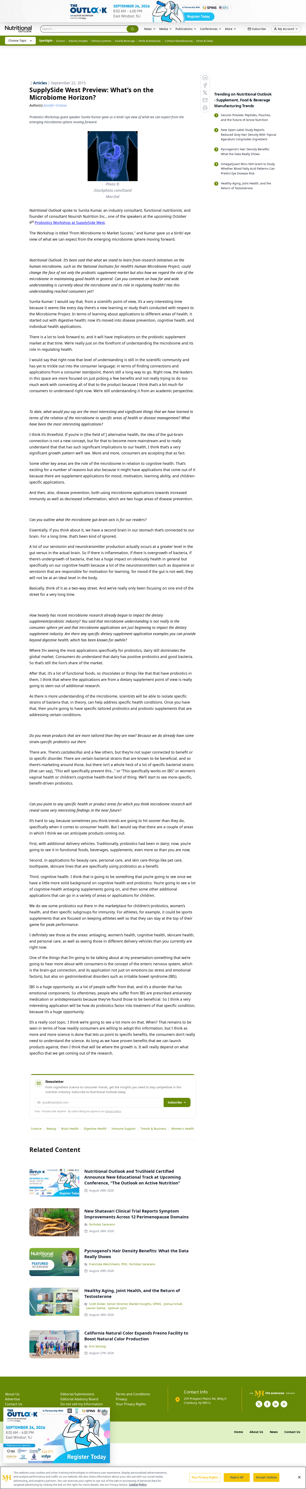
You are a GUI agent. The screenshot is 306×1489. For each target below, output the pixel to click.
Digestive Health (95, 1129)
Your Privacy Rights (131, 1404)
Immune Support (124, 1129)
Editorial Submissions (77, 1394)
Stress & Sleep (204, 41)
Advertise (12, 1399)
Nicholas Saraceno (102, 1224)
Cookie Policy (138, 1485)
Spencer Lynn (117, 1308)
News (148, 29)
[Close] (299, 1477)
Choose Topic (17, 40)
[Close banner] (301, 5)
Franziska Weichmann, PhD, (108, 1264)
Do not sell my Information (81, 1404)
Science (60, 41)
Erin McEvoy (97, 1346)
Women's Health (182, 1129)
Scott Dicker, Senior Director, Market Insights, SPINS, (125, 1304)
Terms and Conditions (133, 1394)
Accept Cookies (266, 1477)
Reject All (236, 1477)
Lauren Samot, (96, 1308)
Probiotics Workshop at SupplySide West (70, 222)
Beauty (51, 1129)
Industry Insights (78, 41)
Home (238, 1432)
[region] (153, 1478)
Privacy (121, 1399)
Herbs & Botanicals (149, 41)
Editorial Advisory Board (79, 1399)
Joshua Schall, (173, 1304)
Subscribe (175, 1102)
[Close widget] (104, 1413)
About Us (12, 1394)
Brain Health (70, 1129)
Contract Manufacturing (178, 41)
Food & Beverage (125, 41)
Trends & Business (153, 1129)
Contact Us (13, 1404)
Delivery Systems (101, 41)
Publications (184, 29)
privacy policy (113, 1111)
